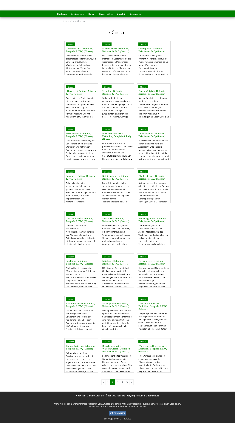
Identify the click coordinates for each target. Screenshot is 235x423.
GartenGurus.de (95, 395)
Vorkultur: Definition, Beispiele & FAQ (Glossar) (115, 92)
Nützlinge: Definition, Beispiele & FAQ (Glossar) (115, 262)
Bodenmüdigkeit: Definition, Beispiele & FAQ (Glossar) (152, 92)
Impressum (137, 395)
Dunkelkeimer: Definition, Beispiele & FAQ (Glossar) (151, 135)
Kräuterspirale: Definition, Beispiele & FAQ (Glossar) (115, 177)
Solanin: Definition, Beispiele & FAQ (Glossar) (80, 177)
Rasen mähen (106, 14)
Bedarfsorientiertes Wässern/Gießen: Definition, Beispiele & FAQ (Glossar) (116, 349)
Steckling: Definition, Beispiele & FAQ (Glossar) (79, 262)
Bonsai (91, 14)
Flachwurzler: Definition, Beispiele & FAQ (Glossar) (151, 262)
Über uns (110, 395)
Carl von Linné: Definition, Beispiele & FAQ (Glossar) (79, 220)
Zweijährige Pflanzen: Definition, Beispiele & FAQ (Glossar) (152, 306)
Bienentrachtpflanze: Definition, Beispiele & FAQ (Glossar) (116, 136)
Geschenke (135, 14)
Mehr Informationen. (135, 406)
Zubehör (121, 14)
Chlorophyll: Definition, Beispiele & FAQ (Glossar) (151, 50)
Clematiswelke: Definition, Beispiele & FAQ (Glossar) (79, 50)
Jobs (128, 395)
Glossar (80, 21)
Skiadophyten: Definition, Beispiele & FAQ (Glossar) (115, 305)
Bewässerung (77, 14)
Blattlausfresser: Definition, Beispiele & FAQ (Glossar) (152, 177)
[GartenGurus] (74, 5)
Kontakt (121, 395)
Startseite (62, 14)
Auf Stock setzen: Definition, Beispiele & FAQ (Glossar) (80, 305)
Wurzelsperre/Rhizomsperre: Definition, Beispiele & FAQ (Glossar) (152, 349)
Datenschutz (152, 395)
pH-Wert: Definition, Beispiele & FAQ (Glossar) (81, 92)
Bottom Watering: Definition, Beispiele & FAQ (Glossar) (80, 347)
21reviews (125, 418)
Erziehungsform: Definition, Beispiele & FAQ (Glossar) (152, 220)
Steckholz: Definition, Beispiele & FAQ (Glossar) (115, 220)
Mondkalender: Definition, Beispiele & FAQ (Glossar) (115, 50)
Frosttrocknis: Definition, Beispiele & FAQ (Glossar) (79, 135)
